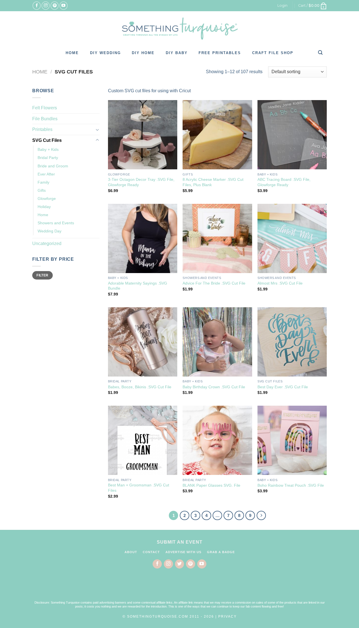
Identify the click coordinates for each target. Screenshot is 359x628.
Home (72, 53)
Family (43, 182)
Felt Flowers (44, 107)
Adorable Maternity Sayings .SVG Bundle (137, 286)
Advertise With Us (183, 552)
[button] (179, 588)
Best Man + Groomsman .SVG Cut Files (138, 488)
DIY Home (143, 53)
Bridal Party (48, 157)
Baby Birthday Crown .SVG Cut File (214, 387)
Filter (42, 275)
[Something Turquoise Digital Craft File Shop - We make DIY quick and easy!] (179, 28)
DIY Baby (177, 53)
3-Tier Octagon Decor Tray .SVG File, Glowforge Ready (141, 182)
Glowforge (47, 198)
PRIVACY (227, 616)
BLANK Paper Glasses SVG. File (211, 485)
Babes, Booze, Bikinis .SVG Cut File (139, 387)
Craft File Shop (272, 53)
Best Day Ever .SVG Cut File (282, 387)
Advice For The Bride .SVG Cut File (214, 283)
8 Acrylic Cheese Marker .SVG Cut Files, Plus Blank (213, 182)
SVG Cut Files (47, 140)
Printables (42, 129)
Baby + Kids (48, 149)
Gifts (42, 190)
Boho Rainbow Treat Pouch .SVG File (290, 485)
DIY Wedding (105, 53)
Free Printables (220, 53)
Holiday (44, 206)
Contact (151, 552)
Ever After (46, 174)
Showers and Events (56, 223)
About (131, 552)
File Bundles (44, 118)
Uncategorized (46, 243)
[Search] (320, 52)
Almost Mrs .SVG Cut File (280, 283)
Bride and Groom (53, 166)
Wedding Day (49, 231)
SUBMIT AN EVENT (179, 542)
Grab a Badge (221, 552)
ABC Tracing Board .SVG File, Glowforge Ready (283, 182)
